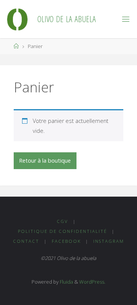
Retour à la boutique (45, 160)
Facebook (66, 241)
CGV (62, 221)
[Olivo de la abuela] (17, 19)
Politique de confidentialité (62, 231)
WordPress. (92, 281)
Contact (26, 241)
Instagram (108, 241)
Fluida (66, 281)
